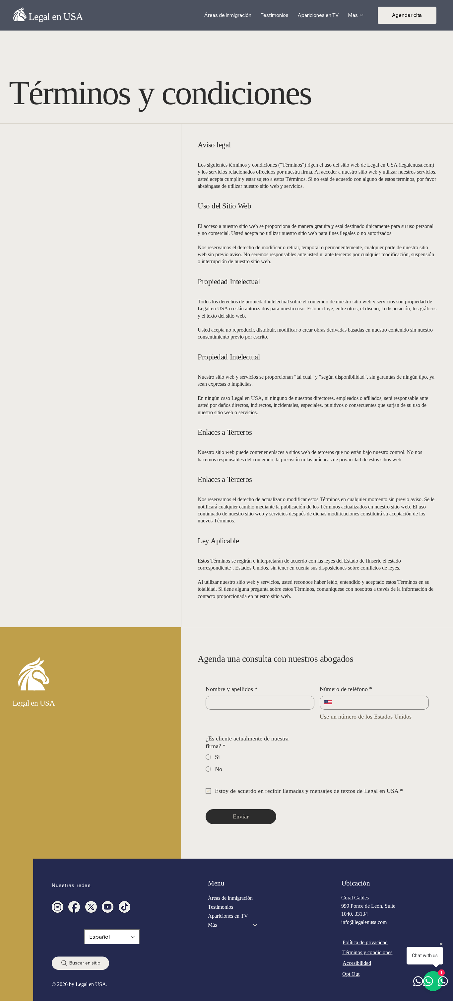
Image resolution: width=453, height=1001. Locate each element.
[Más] (255, 924)
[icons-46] (91, 907)
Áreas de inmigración (230, 898)
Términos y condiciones (367, 952)
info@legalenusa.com (364, 922)
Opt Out (350, 974)
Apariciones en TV (228, 916)
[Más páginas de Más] (361, 15)
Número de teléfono (346, 689)
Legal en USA (56, 16)
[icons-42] (74, 907)
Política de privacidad (365, 942)
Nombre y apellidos (231, 689)
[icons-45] (57, 907)
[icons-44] (107, 907)
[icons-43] (124, 907)
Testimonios (220, 907)
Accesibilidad (357, 963)
